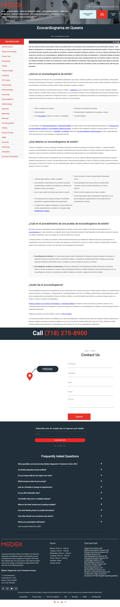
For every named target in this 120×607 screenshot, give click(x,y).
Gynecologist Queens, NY (93, 568)
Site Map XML (96, 597)
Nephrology (5, 113)
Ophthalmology (7, 104)
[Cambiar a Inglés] (113, 42)
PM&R (4, 137)
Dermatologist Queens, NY (94, 562)
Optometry (5, 109)
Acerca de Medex (12, 11)
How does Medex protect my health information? (36, 510)
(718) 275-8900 (66, 314)
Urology (4, 66)
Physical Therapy (7, 133)
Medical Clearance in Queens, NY (96, 550)
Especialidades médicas (50, 11)
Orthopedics (6, 152)
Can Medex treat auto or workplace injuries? (34, 499)
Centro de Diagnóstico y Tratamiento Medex (56, 126)
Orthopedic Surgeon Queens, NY (96, 558)
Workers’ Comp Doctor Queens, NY (97, 572)
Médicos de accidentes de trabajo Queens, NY (17, 17)
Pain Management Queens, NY (95, 556)
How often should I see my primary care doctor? (35, 516)
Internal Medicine (7, 99)
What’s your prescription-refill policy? (31, 522)
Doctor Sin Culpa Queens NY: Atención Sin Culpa (47, 14)
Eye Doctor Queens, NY (92, 566)
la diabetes (65, 131)
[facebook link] (3, 588)
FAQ (65, 597)
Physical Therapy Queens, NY (95, 564)
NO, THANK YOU (60, 446)
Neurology (5, 118)
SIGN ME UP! (60, 440)
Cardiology (5, 75)
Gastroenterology (7, 90)
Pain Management (8, 123)
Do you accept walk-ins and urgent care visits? (35, 476)
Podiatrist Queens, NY (92, 554)
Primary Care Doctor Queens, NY (96, 552)
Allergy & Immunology (9, 51)
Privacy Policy (37, 597)
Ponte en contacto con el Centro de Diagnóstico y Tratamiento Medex (51, 304)
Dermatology (6, 61)
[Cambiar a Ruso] (116, 42)
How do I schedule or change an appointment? (35, 487)
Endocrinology (6, 85)
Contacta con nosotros (20, 14)
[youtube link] (16, 588)
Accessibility (23, 597)
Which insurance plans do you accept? (32, 481)
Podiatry (4, 128)
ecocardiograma (34, 232)
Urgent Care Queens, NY (93, 548)
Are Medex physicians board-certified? (32, 470)
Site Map (75, 597)
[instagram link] (7, 588)
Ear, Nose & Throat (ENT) (10, 156)
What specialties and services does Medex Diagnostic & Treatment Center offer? (48, 464)
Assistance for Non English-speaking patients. (101, 576)
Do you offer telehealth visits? (29, 493)
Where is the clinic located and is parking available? (37, 505)
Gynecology (6, 94)
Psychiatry (5, 142)
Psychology (6, 147)
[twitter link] (11, 588)
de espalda (42, 116)
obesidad (57, 131)
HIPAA (85, 597)
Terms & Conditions (52, 597)
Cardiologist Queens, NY (93, 560)
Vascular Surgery (7, 71)
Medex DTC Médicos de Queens (30, 11)
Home (3, 11)
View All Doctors (7, 47)
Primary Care (6, 56)
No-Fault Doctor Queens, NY (94, 570)
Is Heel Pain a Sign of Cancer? (95, 574)
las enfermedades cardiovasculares (89, 131)
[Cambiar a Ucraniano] (118, 42)
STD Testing (6, 80)
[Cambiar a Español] (58, 602)
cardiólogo (73, 90)
